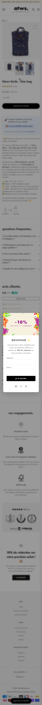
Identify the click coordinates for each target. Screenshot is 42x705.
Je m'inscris (21, 378)
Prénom (10, 358)
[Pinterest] (26, 386)
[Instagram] (21, 386)
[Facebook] (16, 386)
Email (9, 367)
